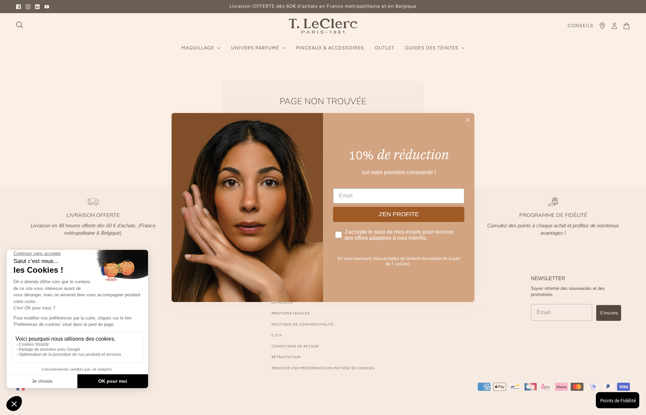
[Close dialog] (467, 120)
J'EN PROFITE (399, 214)
